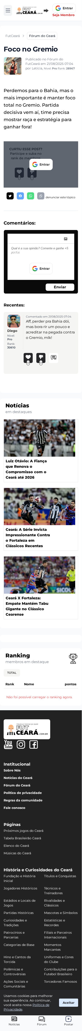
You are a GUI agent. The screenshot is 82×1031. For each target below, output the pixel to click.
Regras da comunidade (23, 800)
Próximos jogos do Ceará (23, 831)
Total (11, 672)
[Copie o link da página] (41, 196)
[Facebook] (33, 744)
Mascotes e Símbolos (61, 913)
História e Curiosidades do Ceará (38, 869)
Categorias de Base (19, 945)
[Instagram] (20, 744)
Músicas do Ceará (17, 853)
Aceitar (69, 1003)
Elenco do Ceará (16, 846)
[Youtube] (8, 744)
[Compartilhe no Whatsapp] (30, 196)
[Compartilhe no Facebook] (20, 196)
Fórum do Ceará (17, 785)
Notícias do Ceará (18, 778)
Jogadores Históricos (20, 888)
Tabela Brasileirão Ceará (22, 838)
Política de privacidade (23, 793)
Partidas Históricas (19, 913)
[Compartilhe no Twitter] (10, 196)
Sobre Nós (12, 770)
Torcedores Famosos (60, 982)
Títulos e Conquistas (60, 876)
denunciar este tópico (60, 197)
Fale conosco (14, 808)
